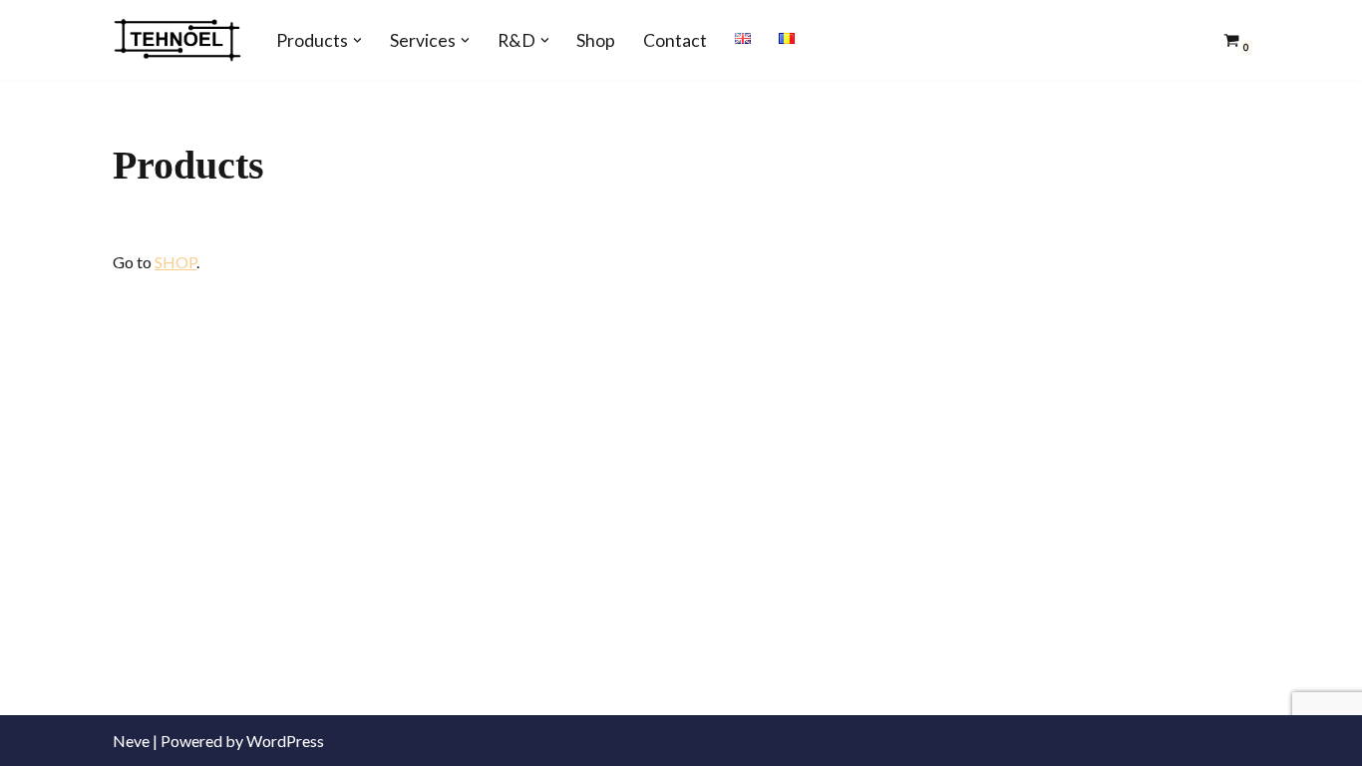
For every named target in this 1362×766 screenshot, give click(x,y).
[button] (357, 40)
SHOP (175, 261)
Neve (131, 740)
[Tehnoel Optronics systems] (177, 40)
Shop (595, 40)
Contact (675, 40)
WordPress (285, 740)
